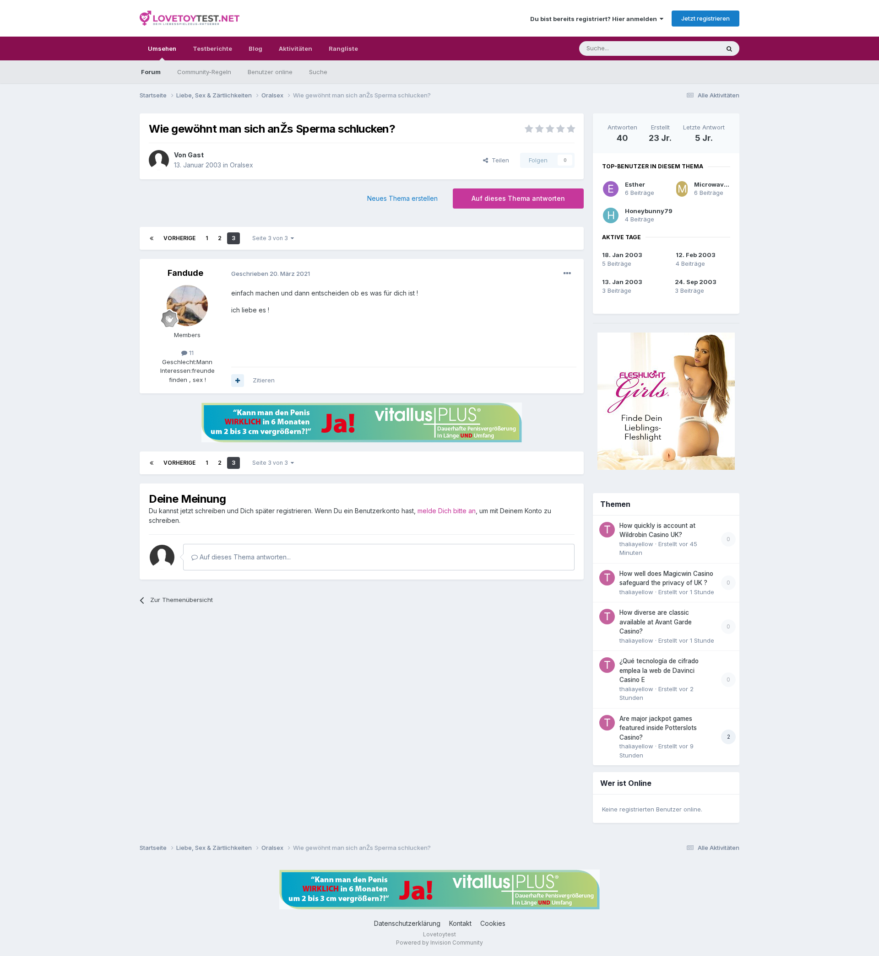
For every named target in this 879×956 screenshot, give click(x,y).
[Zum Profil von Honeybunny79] (611, 215)
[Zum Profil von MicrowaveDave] (682, 189)
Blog (255, 48)
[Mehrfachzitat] (237, 380)
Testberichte (212, 48)
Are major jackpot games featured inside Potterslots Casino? (658, 728)
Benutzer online (270, 71)
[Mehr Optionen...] (567, 273)
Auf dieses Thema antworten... (244, 557)
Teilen (498, 160)
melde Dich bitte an (447, 511)
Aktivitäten (295, 48)
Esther (635, 184)
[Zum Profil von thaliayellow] (607, 529)
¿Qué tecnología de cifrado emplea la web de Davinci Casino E (659, 670)
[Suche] (729, 48)
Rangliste (343, 48)
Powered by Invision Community (439, 942)
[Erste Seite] (151, 238)
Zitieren (264, 380)
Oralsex (241, 165)
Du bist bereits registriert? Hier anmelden (595, 18)
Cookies (492, 923)
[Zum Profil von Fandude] (187, 305)
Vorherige (179, 238)
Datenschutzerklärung (407, 923)
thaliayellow (636, 544)
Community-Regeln (204, 71)
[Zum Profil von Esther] (611, 189)
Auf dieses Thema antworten (518, 198)
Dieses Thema (687, 48)
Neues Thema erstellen (402, 198)
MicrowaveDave (718, 184)
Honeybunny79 (649, 211)
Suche (318, 71)
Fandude (185, 273)
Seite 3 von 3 (271, 238)
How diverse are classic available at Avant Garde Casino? (655, 622)
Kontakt (460, 923)
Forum (151, 71)
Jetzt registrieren (705, 18)
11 (190, 352)
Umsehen (162, 48)
